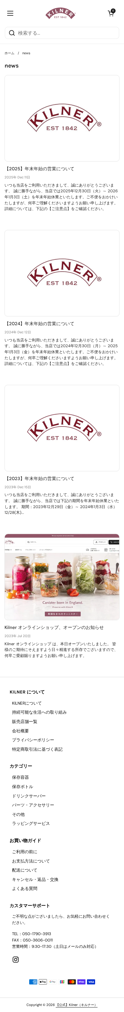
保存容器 (20, 777)
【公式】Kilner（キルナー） (77, 1005)
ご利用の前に (24, 851)
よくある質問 (24, 888)
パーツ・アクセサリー (33, 805)
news (26, 53)
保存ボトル (22, 786)
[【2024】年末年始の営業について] (62, 273)
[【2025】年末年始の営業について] (62, 118)
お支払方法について (31, 861)
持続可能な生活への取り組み (39, 712)
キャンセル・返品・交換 (35, 879)
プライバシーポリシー (33, 740)
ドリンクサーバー (29, 796)
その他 (18, 814)
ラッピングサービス (31, 823)
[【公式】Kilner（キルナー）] (60, 13)
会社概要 (20, 731)
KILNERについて (27, 703)
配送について (24, 870)
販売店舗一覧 (24, 721)
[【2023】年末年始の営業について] (62, 428)
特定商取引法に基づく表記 (37, 749)
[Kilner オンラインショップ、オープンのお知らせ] (62, 577)
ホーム (9, 53)
